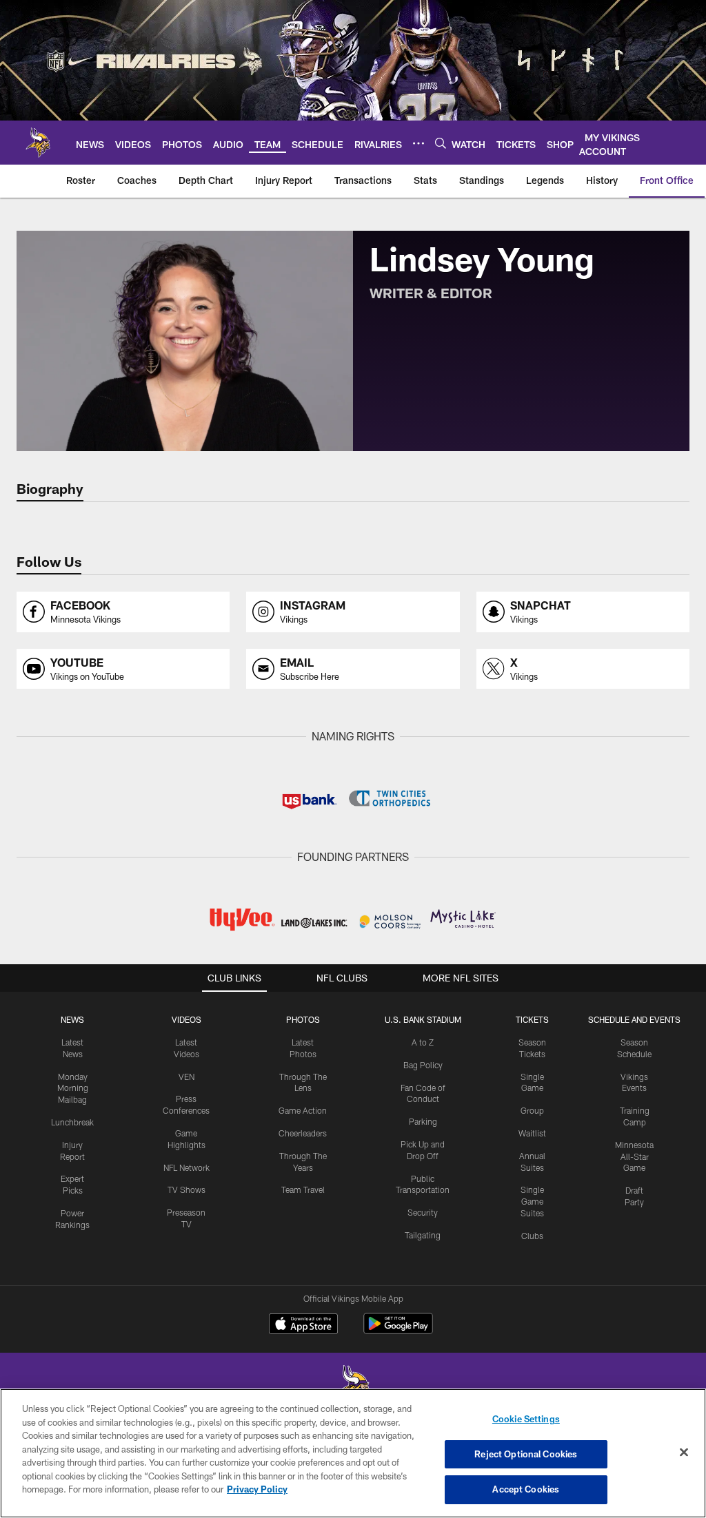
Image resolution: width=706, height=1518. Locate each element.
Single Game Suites (532, 1201)
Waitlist (532, 1133)
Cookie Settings (526, 1418)
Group (532, 1110)
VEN (186, 1076)
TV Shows (186, 1189)
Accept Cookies (525, 1489)
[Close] (684, 1452)
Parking (423, 1121)
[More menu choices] (418, 143)
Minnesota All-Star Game (634, 1156)
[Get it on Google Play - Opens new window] (398, 1330)
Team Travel (303, 1189)
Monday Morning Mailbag (72, 1088)
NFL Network (186, 1167)
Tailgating (423, 1235)
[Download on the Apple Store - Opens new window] (303, 1325)
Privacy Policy (257, 1489)
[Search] (440, 143)
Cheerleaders (303, 1133)
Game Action (303, 1110)
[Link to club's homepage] (38, 142)
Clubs (532, 1235)
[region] (353, 1453)
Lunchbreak (72, 1122)
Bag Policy (423, 1065)
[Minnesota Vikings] (353, 1387)
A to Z (423, 1042)
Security (422, 1212)
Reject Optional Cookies (525, 1453)
